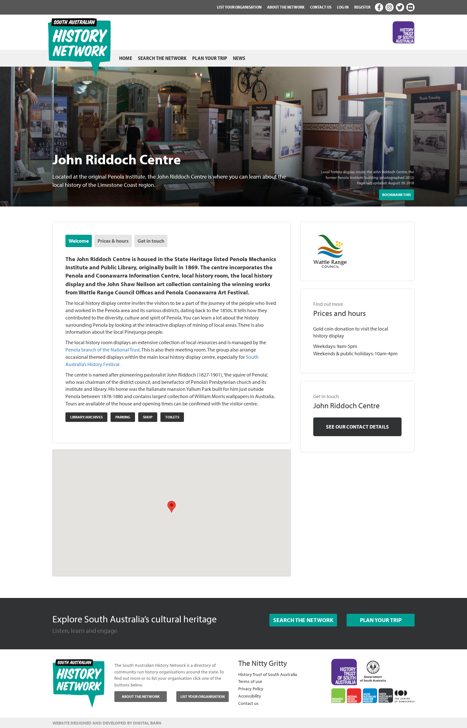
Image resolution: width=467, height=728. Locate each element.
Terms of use (250, 681)
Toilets (172, 417)
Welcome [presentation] (79, 241)
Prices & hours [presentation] (113, 241)
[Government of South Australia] (373, 669)
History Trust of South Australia (267, 674)
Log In (343, 7)
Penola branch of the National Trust (102, 349)
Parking (122, 417)
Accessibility (249, 696)
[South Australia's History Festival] (386, 695)
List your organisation (239, 7)
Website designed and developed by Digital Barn (106, 723)
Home (125, 58)
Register (362, 7)
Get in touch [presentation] (151, 241)
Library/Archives (86, 417)
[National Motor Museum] (354, 695)
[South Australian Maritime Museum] (370, 695)
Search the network (162, 58)
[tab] (78, 241)
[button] (171, 507)
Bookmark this (396, 194)
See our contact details (357, 426)
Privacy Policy (250, 688)
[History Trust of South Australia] (344, 671)
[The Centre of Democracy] (405, 695)
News (239, 58)
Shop (147, 417)
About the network (285, 7)
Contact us (320, 7)
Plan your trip (209, 58)
